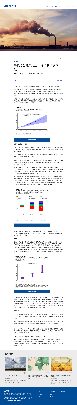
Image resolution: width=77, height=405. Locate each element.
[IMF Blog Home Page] (9, 6)
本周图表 (47, 7)
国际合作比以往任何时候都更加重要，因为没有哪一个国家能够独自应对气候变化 (38, 377)
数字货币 (40, 394)
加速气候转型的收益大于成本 (13, 376)
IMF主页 (62, 396)
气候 (39, 391)
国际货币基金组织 (70, 7)
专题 (56, 7)
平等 (39, 396)
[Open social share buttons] (18, 70)
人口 (62, 394)
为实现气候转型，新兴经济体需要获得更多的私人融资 (61, 376)
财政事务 (51, 396)
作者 (60, 7)
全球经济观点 (52, 391)
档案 (64, 7)
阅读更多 (28, 398)
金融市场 (51, 394)
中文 (72, 3)
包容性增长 (63, 391)
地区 (52, 7)
